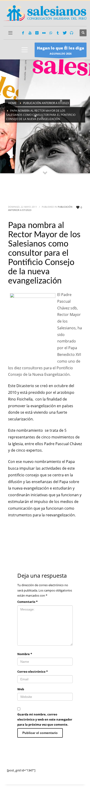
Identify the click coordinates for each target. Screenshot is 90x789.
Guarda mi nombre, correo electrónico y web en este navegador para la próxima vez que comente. (44, 719)
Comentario (27, 602)
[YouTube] (30, 32)
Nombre (24, 654)
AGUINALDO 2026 (60, 50)
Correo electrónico (32, 671)
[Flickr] (43, 32)
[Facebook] (23, 32)
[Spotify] (71, 32)
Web (20, 689)
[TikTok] (57, 32)
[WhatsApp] (50, 32)
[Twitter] (64, 32)
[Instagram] (36, 32)
